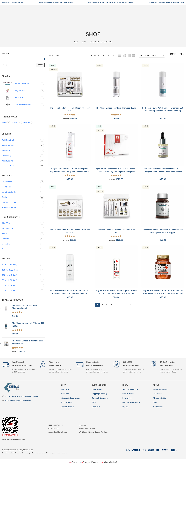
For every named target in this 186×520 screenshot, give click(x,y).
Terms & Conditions (130, 389)
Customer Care (99, 385)
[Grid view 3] (129, 56)
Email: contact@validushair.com (18, 400)
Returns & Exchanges (100, 398)
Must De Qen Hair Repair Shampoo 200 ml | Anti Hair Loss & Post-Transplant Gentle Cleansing (69, 293)
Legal (125, 385)
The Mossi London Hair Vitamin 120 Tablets (28, 324)
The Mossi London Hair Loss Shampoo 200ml (24, 307)
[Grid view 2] (124, 56)
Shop (63, 385)
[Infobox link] (19, 367)
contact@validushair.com (57, 432)
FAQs (94, 402)
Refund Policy (127, 398)
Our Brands (157, 394)
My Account (157, 407)
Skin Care (65, 394)
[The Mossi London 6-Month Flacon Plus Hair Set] (6, 346)
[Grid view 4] (133, 56)
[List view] (119, 56)
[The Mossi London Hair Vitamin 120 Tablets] (6, 329)
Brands (92, 429)
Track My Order (98, 389)
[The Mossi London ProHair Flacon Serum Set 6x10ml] (69, 206)
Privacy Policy (127, 394)
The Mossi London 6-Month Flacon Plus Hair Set (28, 342)
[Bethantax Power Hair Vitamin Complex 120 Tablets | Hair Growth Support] (162, 206)
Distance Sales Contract (131, 402)
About (156, 385)
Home (50, 55)
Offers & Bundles (67, 407)
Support (56, 428)
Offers (86, 429)
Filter (40, 65)
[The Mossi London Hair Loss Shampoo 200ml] (6, 311)
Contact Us (96, 407)
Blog (155, 402)
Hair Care (65, 389)
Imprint (125, 407)
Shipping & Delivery (99, 394)
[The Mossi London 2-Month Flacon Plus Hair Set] (116, 206)
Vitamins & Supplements (70, 398)
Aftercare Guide (159, 398)
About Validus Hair (160, 389)
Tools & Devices (67, 402)
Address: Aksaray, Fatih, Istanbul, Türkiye (21, 396)
